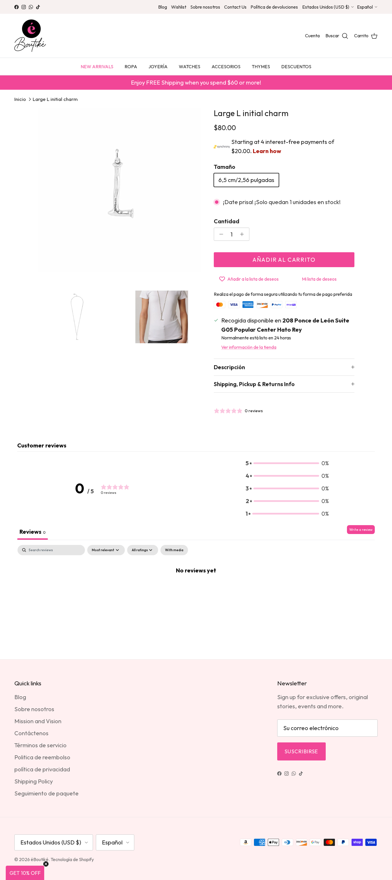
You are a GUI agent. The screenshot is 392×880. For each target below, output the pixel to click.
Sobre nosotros (205, 7)
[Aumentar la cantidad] (243, 234)
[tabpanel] (196, 589)
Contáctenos (31, 733)
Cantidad (226, 221)
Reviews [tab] (33, 531)
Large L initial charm (55, 99)
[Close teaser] (46, 864)
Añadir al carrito (284, 259)
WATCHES (189, 66)
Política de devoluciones (274, 7)
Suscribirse (301, 751)
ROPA (131, 66)
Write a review (360, 529)
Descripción (229, 367)
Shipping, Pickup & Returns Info (254, 384)
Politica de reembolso (42, 757)
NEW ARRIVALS (97, 66)
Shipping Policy (33, 781)
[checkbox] (174, 550)
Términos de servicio (40, 745)
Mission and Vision (37, 721)
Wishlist (178, 7)
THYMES (261, 66)
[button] (287, 463)
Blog (162, 7)
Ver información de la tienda (248, 347)
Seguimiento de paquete (46, 793)
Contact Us (235, 7)
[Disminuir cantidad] (219, 234)
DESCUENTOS (296, 66)
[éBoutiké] (30, 35)
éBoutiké (39, 859)
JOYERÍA (158, 66)
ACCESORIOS (225, 66)
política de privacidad (42, 769)
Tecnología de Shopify (72, 859)
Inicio (20, 99)
